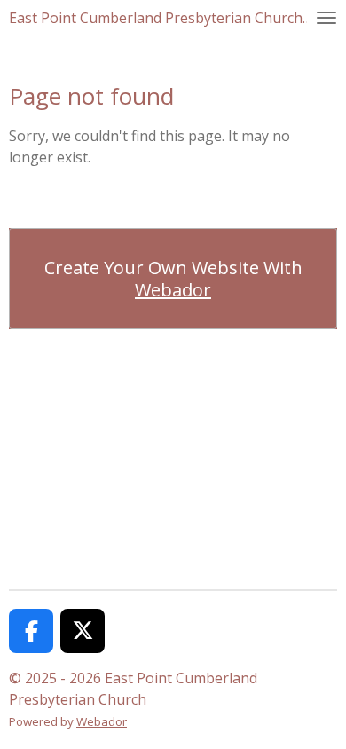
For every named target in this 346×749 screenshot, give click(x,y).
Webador (173, 290)
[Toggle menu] (326, 17)
